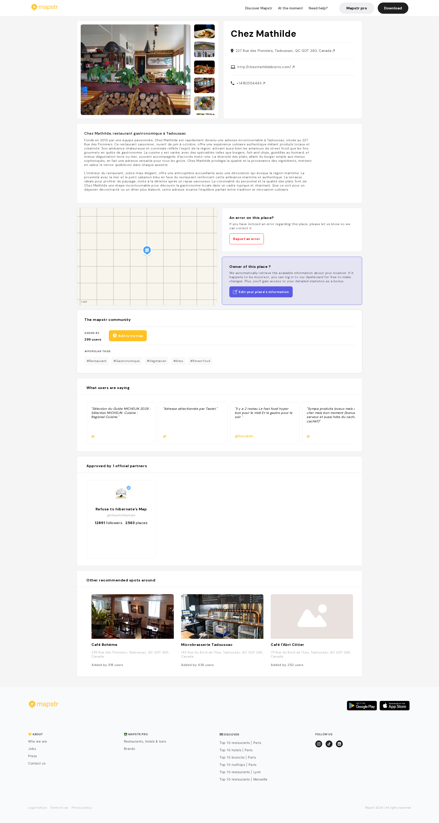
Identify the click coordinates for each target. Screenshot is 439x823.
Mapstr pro (356, 8)
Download (393, 8)
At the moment (290, 8)
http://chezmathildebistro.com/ (265, 67)
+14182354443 (250, 83)
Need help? (318, 8)
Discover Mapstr (258, 8)
